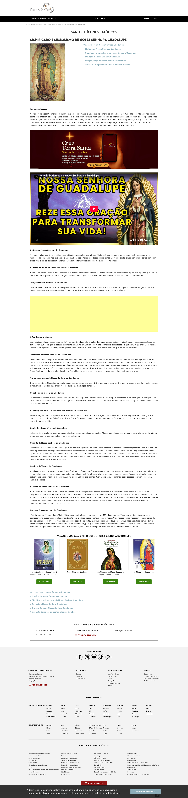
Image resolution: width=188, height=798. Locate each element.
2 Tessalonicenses (95, 728)
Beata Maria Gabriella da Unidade (138, 774)
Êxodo (48, 708)
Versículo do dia (113, 674)
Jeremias (106, 714)
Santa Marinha (99, 770)
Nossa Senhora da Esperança (71, 767)
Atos (62, 725)
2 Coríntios (64, 734)
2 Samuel (64, 717)
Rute (62, 711)
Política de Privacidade (151, 679)
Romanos (64, 728)
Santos (78, 674)
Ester (91, 708)
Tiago (105, 734)
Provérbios (92, 717)
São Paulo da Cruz (35, 756)
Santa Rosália (131, 770)
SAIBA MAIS (44, 582)
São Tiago (97, 756)
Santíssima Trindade (101, 753)
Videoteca (82, 671)
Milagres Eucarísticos (134, 756)
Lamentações (107, 717)
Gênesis (49, 705)
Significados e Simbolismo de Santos (41, 676)
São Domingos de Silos (69, 753)
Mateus (49, 725)
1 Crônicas (78, 711)
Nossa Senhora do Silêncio (103, 774)
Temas (110, 685)
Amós (119, 717)
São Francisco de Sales (102, 760)
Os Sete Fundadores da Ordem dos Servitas (44, 770)
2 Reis (77, 708)
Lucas (48, 731)
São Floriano (33, 760)
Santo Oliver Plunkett (68, 760)
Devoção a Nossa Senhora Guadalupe (102, 57)
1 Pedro (119, 725)
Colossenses (79, 734)
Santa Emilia (98, 765)
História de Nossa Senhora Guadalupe (103, 49)
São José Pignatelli (67, 770)
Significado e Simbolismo (57, 24)
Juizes (63, 708)
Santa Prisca (131, 767)
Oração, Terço (44, 635)
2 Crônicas (78, 714)
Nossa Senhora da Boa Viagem (39, 753)
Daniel (119, 708)
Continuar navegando (145, 791)
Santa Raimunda (34, 758)
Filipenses (78, 731)
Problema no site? (150, 681)
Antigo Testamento (114, 681)
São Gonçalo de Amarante (37, 774)
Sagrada (150, 19)
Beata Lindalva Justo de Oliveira (105, 772)
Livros (110, 679)
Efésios (77, 728)
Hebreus (106, 731)
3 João (134, 725)
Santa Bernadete (100, 767)
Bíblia (30, 767)
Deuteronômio (51, 717)
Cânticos (106, 708)
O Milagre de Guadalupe (144, 572)
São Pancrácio (131, 758)
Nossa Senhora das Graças (38, 765)
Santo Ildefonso (34, 772)
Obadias (134, 705)
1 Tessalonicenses (95, 725)
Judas (134, 728)
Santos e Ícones (41, 24)
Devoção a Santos (35, 679)
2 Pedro (120, 728)
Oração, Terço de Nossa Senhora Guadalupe (105, 60)
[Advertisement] (111, 8)
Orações (79, 676)
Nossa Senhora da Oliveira (70, 763)
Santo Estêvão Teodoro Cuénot (137, 763)
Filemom (106, 728)
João (48, 734)
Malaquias (149, 714)
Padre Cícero (65, 774)
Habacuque (136, 717)
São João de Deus (100, 758)
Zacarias (148, 711)
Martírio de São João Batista (103, 763)
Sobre (147, 671)
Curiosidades (80, 679)
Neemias (92, 705)
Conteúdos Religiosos (151, 676)
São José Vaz (65, 756)
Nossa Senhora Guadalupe (76, 24)
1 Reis (77, 705)
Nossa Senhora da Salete (69, 758)
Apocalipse (135, 731)
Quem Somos (148, 674)
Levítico (49, 711)
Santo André (33, 763)
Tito (104, 725)
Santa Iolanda (131, 760)
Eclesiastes (107, 705)
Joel (118, 714)
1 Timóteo (92, 731)
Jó (90, 711)
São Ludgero (131, 772)
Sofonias (149, 705)
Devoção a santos (123, 631)
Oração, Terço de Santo (37, 681)
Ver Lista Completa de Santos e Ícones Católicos (107, 64)
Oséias (119, 711)
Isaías (105, 711)
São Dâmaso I (65, 772)
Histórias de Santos (47, 631)
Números (49, 714)
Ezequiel (120, 705)
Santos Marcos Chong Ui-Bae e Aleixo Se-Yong (143, 765)
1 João (119, 731)
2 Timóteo (92, 734)
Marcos (48, 728)
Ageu (148, 708)
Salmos (91, 714)
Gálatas (77, 725)
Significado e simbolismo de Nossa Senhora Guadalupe (110, 53)
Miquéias (135, 711)
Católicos (43, 19)
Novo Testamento (114, 683)
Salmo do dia (112, 676)
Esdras (77, 717)
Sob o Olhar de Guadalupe (77, 572)
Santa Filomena (132, 753)
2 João (119, 734)
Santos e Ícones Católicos (41, 671)
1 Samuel (64, 714)
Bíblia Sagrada (115, 671)
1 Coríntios (64, 731)
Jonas (134, 708)
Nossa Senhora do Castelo (70, 765)
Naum (134, 714)
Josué (63, 705)
